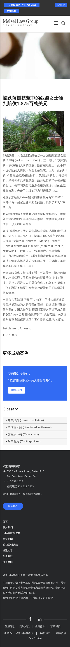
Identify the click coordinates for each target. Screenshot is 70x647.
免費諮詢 (11, 10)
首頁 (5, 521)
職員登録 (8, 561)
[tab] (35, 420)
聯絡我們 (16, 390)
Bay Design (35, 638)
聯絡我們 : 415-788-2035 (23, 4)
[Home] (21, 22)
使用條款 (10, 626)
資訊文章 (8, 550)
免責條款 (8, 556)
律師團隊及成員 (11, 533)
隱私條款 (25, 626)
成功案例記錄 (10, 544)
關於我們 (8, 527)
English (61, 4)
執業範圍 (8, 538)
